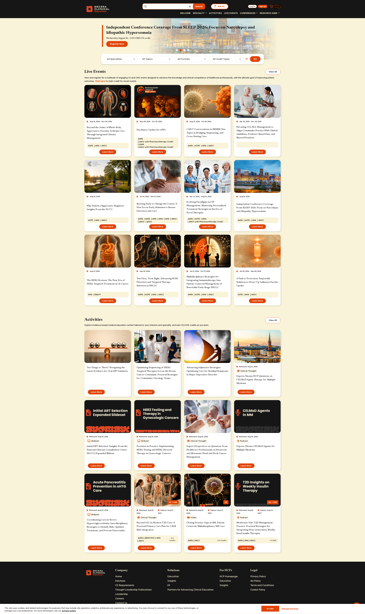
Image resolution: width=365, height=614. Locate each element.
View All (273, 71)
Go (255, 59)
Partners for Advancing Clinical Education (190, 589)
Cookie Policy (257, 589)
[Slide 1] (177, 50)
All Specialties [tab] (114, 59)
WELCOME (185, 13)
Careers (119, 598)
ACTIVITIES (215, 13)
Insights (171, 580)
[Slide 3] (184, 50)
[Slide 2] (181, 50)
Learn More (107, 152)
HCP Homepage (229, 576)
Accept (270, 608)
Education (173, 576)
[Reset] (247, 59)
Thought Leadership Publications (133, 589)
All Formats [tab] (184, 59)
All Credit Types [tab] (221, 59)
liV (168, 585)
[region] (182, 609)
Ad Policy (255, 580)
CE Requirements (124, 585)
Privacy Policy (258, 576)
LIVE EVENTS (231, 13)
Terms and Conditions (262, 585)
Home (118, 576)
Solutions (120, 580)
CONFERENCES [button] (248, 13)
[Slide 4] (188, 50)
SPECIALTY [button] (199, 13)
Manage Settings (290, 608)
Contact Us (121, 602)
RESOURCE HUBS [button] (269, 13)
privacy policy (69, 611)
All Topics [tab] (147, 59)
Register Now (117, 44)
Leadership (121, 594)
